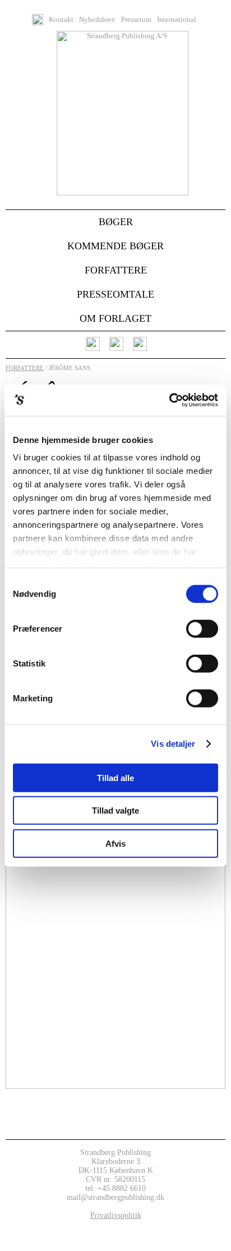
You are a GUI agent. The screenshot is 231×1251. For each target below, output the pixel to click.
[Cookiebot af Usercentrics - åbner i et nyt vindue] (169, 400)
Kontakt (61, 20)
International (176, 20)
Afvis (115, 843)
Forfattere (116, 270)
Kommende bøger (115, 246)
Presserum (136, 20)
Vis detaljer (173, 743)
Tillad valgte (115, 810)
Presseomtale (115, 294)
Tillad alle (115, 777)
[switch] (202, 628)
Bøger (116, 221)
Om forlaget (115, 318)
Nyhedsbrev (97, 20)
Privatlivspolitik (115, 1215)
